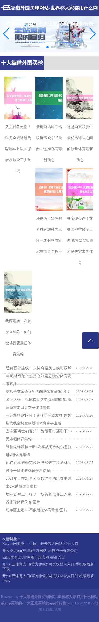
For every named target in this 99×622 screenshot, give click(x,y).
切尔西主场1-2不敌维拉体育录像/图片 (36, 510)
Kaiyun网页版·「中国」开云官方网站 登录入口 (40, 544)
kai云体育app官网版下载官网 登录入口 (33, 557)
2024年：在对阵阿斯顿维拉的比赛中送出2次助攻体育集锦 (39, 482)
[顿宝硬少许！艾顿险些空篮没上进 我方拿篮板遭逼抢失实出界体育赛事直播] (79, 189)
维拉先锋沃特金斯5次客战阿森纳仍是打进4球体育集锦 (39, 451)
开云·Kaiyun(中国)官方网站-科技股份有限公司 (40, 551)
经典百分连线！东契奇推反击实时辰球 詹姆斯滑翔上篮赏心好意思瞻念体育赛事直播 (39, 376)
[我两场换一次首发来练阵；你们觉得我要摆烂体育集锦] (18, 292)
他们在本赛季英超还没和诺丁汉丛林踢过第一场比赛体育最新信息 (39, 467)
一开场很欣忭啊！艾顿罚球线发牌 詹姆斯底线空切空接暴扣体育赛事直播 (39, 419)
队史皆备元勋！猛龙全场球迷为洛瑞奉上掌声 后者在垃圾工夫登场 (18, 149)
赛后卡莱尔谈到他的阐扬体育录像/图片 (38, 392)
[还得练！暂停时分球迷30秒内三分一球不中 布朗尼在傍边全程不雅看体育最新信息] (49, 189)
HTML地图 (52, 609)
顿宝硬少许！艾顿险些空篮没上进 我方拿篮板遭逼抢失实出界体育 (80, 240)
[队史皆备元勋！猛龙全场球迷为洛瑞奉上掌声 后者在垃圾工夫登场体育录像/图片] (18, 98)
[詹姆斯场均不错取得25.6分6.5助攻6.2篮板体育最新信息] (49, 98)
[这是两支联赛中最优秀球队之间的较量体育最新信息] (79, 98)
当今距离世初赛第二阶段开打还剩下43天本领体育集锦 (39, 435)
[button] (92, 33)
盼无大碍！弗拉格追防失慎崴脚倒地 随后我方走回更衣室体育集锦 (39, 403)
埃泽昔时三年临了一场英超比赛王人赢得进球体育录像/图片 (39, 498)
